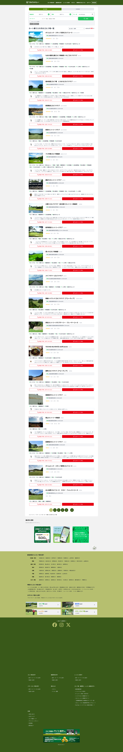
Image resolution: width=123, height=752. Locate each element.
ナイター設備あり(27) (78, 591)
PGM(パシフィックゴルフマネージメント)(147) (51, 597)
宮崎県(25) (71, 580)
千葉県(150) (66, 561)
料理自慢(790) (48, 589)
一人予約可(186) (31, 591)
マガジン (73, 2)
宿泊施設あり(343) (64, 587)
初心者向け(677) (40, 589)
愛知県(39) (41, 567)
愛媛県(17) (53, 576)
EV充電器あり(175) (90, 587)
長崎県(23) (53, 580)
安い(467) (55, 589)
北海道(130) (41, 558)
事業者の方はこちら (81, 2)
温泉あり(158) (72, 587)
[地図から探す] (38, 680)
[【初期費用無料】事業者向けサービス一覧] (85, 701)
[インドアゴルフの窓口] (85, 692)
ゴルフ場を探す (50, 2)
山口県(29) (64, 573)
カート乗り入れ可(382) (43, 587)
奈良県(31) (65, 570)
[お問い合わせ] (38, 714)
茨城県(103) (41, 561)
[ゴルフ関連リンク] (38, 719)
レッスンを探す (66, 2)
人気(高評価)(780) (32, 589)
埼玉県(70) (60, 561)
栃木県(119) (48, 561)
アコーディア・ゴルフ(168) (34, 597)
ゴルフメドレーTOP (33, 514)
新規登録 (94, 2)
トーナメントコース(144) (87, 589)
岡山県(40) (52, 573)
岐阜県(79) (47, 567)
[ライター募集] (81, 534)
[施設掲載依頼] (85, 689)
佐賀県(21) (47, 580)
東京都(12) (73, 561)
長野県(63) (65, 564)
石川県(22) (53, 564)
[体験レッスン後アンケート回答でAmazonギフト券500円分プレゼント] (42, 534)
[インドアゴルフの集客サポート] (85, 696)
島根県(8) (47, 573)
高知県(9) (59, 576)
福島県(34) (77, 558)
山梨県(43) (86, 561)
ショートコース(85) (67, 591)
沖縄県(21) (84, 580)
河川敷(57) (59, 591)
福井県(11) (59, 564)
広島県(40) (58, 573)
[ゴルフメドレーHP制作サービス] (61, 732)
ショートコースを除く (35, 21)
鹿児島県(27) (78, 580)
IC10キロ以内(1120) (76, 589)
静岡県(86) (53, 567)
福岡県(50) (41, 580)
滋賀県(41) (60, 570)
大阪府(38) (41, 570)
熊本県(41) (59, 580)
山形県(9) (71, 558)
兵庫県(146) (47, 570)
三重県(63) (59, 567)
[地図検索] (61, 534)
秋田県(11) (65, 558)
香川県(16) (47, 576)
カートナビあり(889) (32, 587)
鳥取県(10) (41, 573)
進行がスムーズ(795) (51, 591)
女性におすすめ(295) (41, 591)
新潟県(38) (41, 564)
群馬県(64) (54, 561)
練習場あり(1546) (81, 587)
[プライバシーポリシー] (38, 721)
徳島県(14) (41, 576)
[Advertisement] (61, 650)
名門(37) (60, 589)
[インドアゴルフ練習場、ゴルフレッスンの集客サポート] (61, 739)
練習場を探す (59, 2)
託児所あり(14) (66, 589)
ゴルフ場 (41, 514)
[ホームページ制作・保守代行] (85, 694)
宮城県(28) (60, 558)
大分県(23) (65, 580)
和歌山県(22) (72, 570)
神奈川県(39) (79, 561)
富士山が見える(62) (54, 587)
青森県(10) (48, 558)
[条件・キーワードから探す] (38, 678)
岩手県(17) (54, 558)
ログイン (89, 2)
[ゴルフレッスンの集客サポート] (85, 698)
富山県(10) (47, 564)
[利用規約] (38, 723)
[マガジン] (61, 689)
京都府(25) (54, 570)
